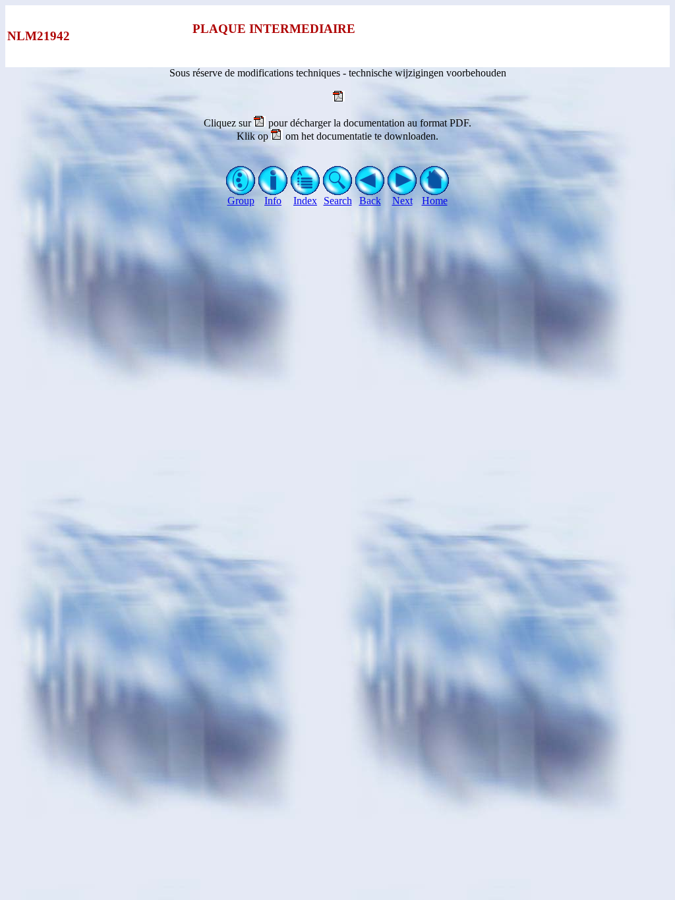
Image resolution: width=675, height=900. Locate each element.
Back (370, 200)
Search (338, 200)
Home (435, 200)
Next (402, 200)
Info (272, 200)
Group (240, 200)
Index (305, 200)
